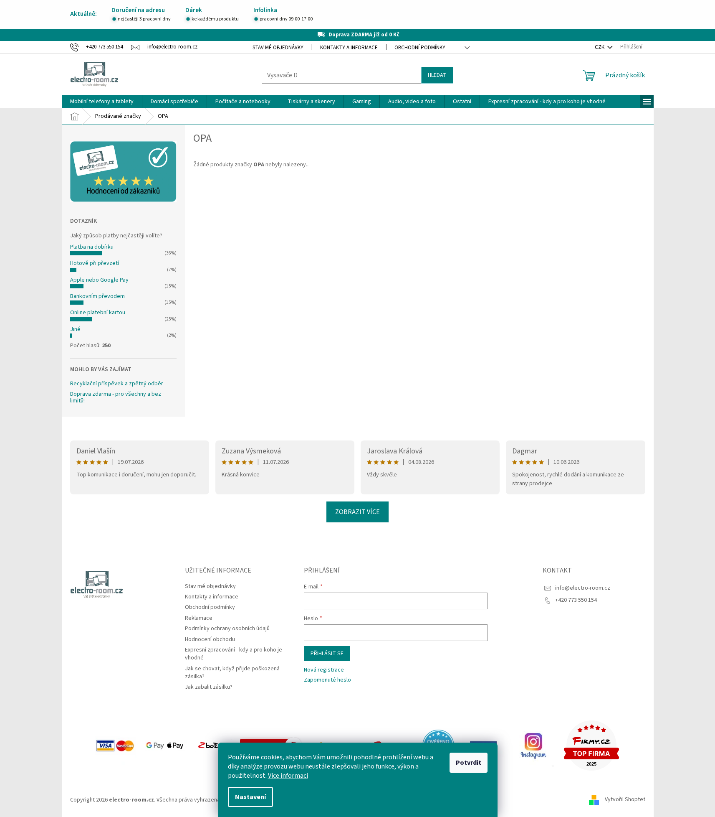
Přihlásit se (327, 653)
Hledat (437, 75)
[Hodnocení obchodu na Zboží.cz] (213, 745)
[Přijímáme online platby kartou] (115, 745)
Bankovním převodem (97, 296)
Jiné (75, 329)
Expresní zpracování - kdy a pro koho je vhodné (233, 654)
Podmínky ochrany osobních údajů (227, 628)
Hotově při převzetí (94, 263)
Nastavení (250, 797)
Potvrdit (468, 762)
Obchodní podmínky (419, 47)
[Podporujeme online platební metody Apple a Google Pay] (166, 745)
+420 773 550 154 (576, 600)
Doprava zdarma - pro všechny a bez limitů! (115, 397)
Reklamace (198, 618)
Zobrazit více (357, 512)
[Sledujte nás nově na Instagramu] (533, 745)
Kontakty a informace (349, 47)
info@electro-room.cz (582, 588)
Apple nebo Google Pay (99, 280)
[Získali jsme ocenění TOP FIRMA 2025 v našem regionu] (591, 745)
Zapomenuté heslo (327, 680)
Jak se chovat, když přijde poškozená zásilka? (232, 672)
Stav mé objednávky (278, 47)
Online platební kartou (97, 312)
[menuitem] (102, 101)
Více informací (288, 775)
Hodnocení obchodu (210, 639)
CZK (600, 47)
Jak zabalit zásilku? (208, 687)
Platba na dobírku (92, 247)
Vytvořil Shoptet (625, 800)
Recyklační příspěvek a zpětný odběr (116, 384)
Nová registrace (324, 670)
